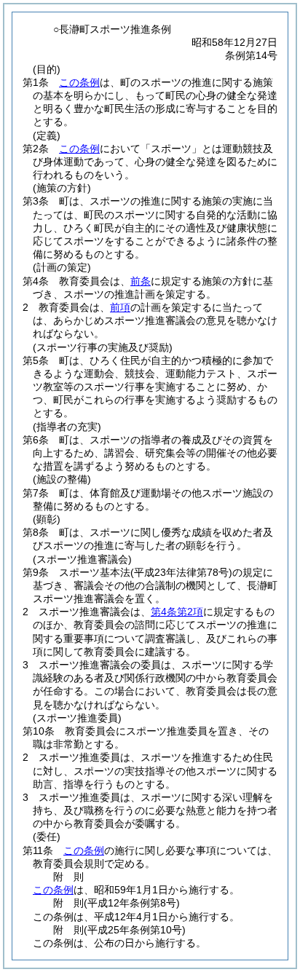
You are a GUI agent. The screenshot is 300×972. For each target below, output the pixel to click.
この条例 (79, 82)
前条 (140, 281)
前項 (120, 307)
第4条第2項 (177, 611)
